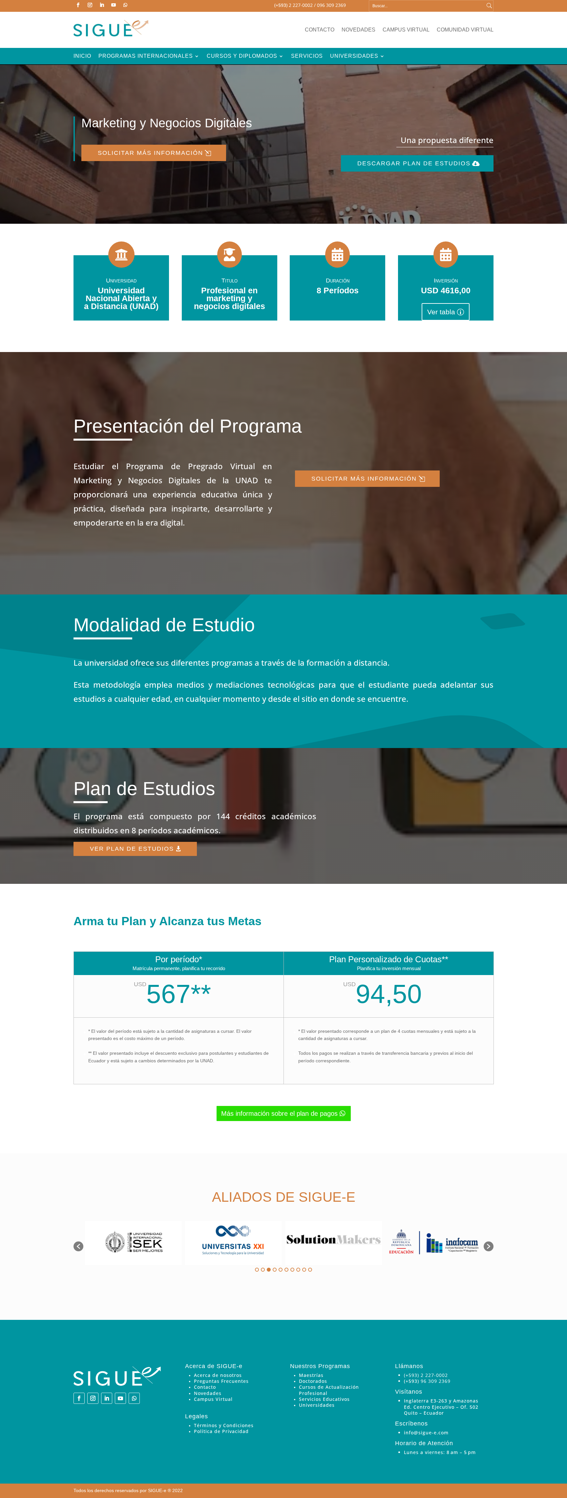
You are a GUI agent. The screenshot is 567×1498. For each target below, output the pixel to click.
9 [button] (304, 1270)
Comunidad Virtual (465, 30)
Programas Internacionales (145, 56)
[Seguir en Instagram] (89, 5)
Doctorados (313, 1381)
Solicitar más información (150, 153)
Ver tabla (441, 312)
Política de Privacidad (221, 1431)
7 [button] (292, 1270)
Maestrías (311, 1375)
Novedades (358, 30)
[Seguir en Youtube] (113, 5)
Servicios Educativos (324, 1399)
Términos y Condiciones (224, 1425)
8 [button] (298, 1270)
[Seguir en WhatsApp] (125, 5)
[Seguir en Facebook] (78, 5)
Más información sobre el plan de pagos (279, 1113)
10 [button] (310, 1270)
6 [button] (286, 1270)
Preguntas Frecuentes (221, 1381)
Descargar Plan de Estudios (414, 163)
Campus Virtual (406, 30)
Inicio (82, 56)
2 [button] (263, 1270)
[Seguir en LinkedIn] (101, 5)
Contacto (319, 30)
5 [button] (281, 1270)
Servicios (307, 56)
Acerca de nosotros (218, 1375)
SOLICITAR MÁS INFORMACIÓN (364, 478)
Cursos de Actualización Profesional (329, 1390)
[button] (78, 1246)
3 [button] (269, 1270)
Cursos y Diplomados (242, 56)
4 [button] (275, 1270)
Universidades (354, 56)
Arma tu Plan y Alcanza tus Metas (168, 921)
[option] (133, 1243)
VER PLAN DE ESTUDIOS (132, 848)
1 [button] (257, 1270)
